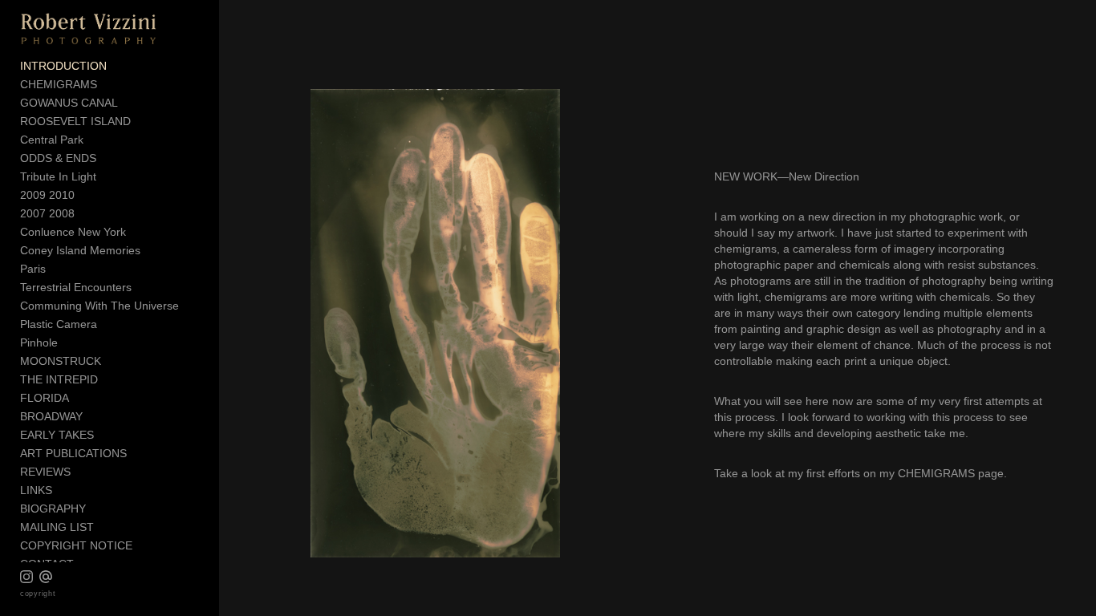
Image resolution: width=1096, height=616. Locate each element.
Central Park (51, 139)
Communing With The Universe (99, 305)
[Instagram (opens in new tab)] (26, 576)
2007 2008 (47, 213)
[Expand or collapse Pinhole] (68, 343)
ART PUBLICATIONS (73, 453)
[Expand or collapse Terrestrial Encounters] (142, 288)
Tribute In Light (58, 176)
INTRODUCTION (63, 65)
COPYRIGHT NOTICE (76, 545)
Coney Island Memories (80, 250)
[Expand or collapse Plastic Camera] (108, 324)
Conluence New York (73, 231)
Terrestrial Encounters (76, 287)
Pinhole (39, 342)
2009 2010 (47, 194)
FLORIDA (44, 397)
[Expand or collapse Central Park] (94, 140)
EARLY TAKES (57, 434)
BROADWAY (51, 416)
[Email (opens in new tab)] (45, 576)
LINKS (36, 490)
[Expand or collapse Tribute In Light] (107, 177)
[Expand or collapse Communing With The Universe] (189, 306)
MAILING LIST (57, 527)
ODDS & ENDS (58, 158)
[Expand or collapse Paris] (56, 269)
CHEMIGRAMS (58, 84)
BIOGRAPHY (53, 508)
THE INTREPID (59, 379)
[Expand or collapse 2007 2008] (85, 214)
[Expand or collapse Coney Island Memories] (151, 251)
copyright (38, 594)
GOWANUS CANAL (69, 102)
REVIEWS (45, 471)
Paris (33, 268)
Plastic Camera (58, 324)
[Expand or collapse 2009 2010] (85, 195)
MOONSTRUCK (60, 361)
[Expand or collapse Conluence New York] (136, 232)
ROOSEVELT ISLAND (75, 121)
